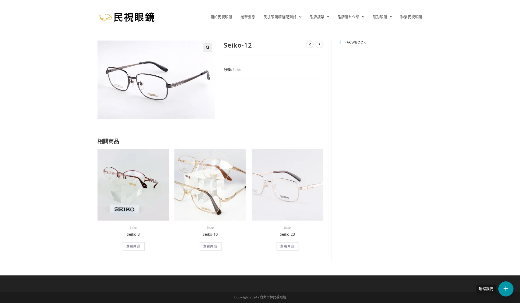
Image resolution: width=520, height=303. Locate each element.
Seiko (237, 69)
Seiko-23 (287, 234)
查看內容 (133, 246)
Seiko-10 (210, 234)
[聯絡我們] (506, 289)
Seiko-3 (133, 234)
